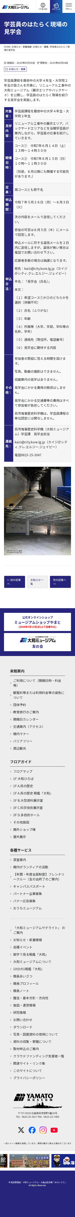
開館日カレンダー (26, 719)
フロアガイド (21, 761)
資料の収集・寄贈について (32, 1041)
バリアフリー (22, 741)
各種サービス (21, 850)
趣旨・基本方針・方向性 (30, 997)
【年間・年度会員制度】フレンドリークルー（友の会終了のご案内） (38, 876)
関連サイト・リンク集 (29, 1063)
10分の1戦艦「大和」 (28, 968)
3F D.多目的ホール (26, 814)
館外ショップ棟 (24, 829)
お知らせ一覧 (36, 582)
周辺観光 (19, 748)
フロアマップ (22, 771)
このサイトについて (27, 1070)
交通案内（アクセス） (29, 726)
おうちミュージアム (27, 908)
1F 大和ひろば (23, 778)
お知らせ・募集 (40, 46)
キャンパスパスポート (29, 886)
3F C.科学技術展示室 (28, 807)
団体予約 (19, 704)
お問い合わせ (22, 1019)
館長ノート (21, 990)
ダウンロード (22, 1026)
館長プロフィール (26, 983)
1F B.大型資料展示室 (28, 800)
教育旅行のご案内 (26, 711)
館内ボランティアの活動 (30, 866)
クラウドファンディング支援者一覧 (38, 1056)
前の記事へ (14, 582)
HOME (7, 46)
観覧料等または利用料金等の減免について (38, 695)
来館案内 (17, 670)
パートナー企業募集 (27, 893)
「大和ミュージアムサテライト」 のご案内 (39, 930)
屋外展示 (19, 836)
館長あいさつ (22, 976)
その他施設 (21, 822)
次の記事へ (59, 580)
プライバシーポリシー (29, 1077)
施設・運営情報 (24, 1005)
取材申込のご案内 (26, 1048)
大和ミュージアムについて (32, 961)
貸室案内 (19, 859)
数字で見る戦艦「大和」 (30, 954)
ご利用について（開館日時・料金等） (37, 683)
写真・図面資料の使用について (35, 1034)
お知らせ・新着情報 (22, 46)
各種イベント (22, 947)
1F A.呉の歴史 (23, 785)
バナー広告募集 (24, 900)
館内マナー (21, 733)
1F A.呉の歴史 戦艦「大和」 (33, 793)
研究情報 (19, 1012)
